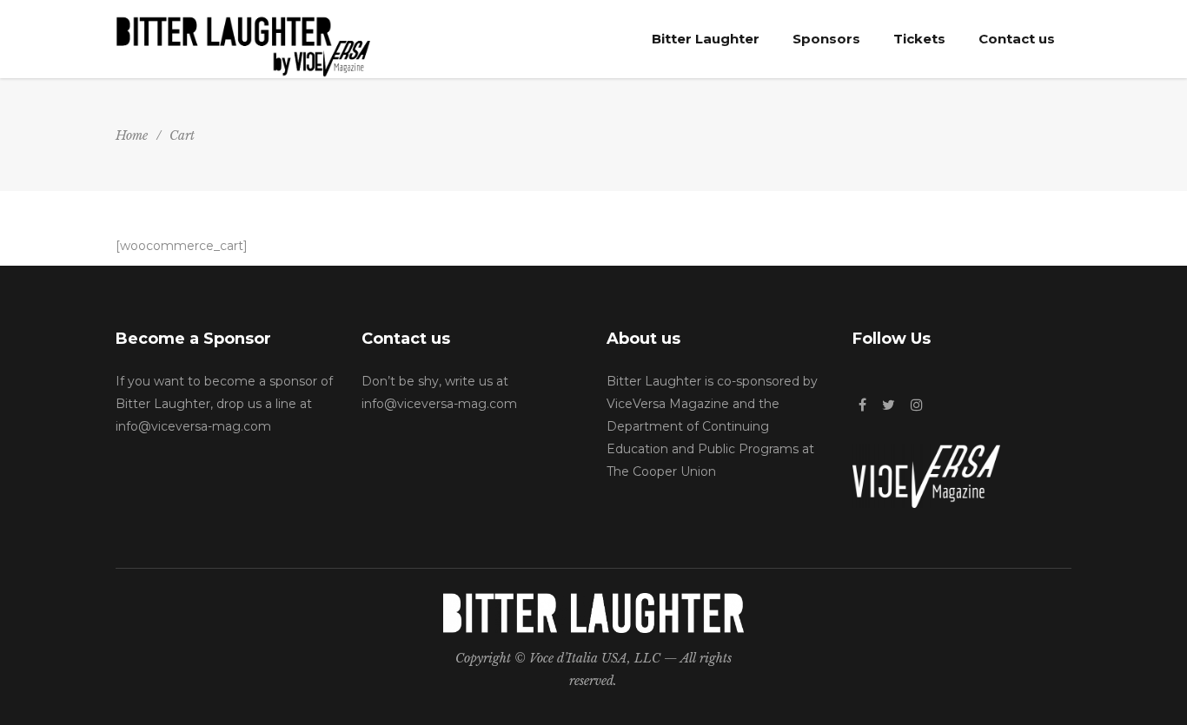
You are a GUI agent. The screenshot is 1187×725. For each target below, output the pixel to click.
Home (132, 135)
